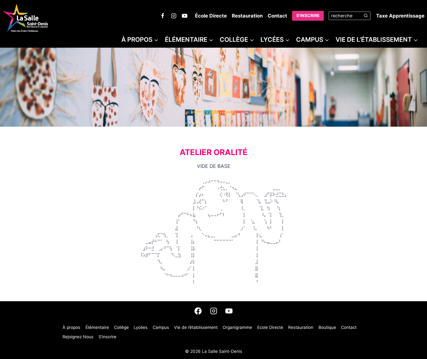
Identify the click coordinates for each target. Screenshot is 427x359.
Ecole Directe (270, 327)
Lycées (141, 327)
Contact (277, 16)
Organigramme (237, 327)
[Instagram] (173, 15)
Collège (121, 327)
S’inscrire (107, 336)
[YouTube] (184, 15)
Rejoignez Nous (78, 336)
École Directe (211, 16)
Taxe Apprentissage (400, 16)
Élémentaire (97, 327)
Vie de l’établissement (196, 327)
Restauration (247, 16)
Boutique (327, 327)
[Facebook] (162, 15)
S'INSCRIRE (308, 15)
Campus (161, 327)
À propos (71, 327)
